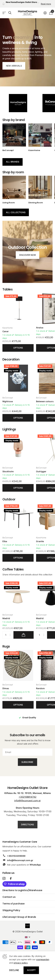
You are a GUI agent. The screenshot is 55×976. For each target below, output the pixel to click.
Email (9, 484)
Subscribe (27, 500)
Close (48, 471)
